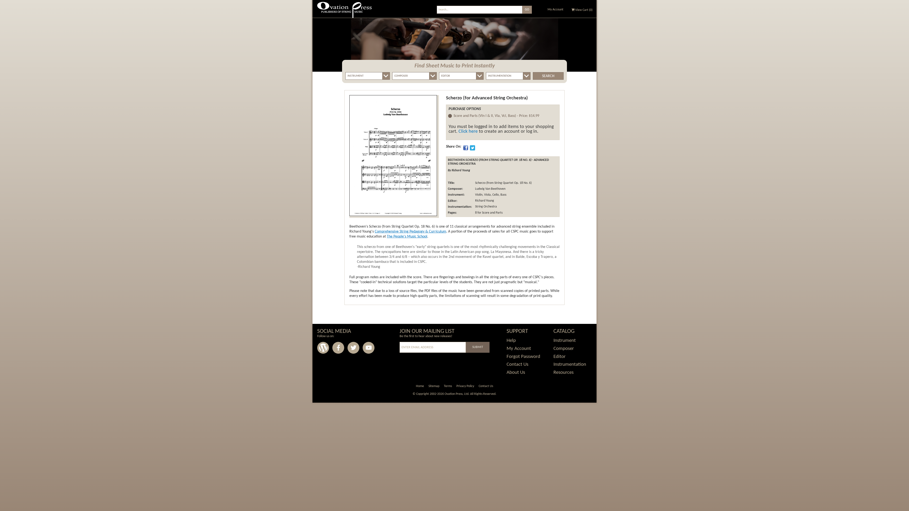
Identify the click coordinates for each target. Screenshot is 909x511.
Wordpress (323, 348)
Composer (563, 348)
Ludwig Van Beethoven (489, 189)
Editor (559, 356)
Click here (468, 131)
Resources (563, 372)
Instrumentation (569, 364)
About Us (516, 372)
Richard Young (484, 201)
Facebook (338, 348)
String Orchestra (485, 207)
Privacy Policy (465, 386)
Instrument (564, 340)
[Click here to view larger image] (393, 155)
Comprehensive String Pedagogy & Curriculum (410, 231)
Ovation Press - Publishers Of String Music (344, 12)
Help (511, 340)
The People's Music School (407, 236)
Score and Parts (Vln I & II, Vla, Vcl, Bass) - (496, 116)
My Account (555, 9)
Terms (448, 386)
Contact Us (517, 364)
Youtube (368, 348)
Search (548, 76)
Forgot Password (523, 356)
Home (420, 386)
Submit (477, 347)
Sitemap (433, 386)
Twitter (353, 348)
